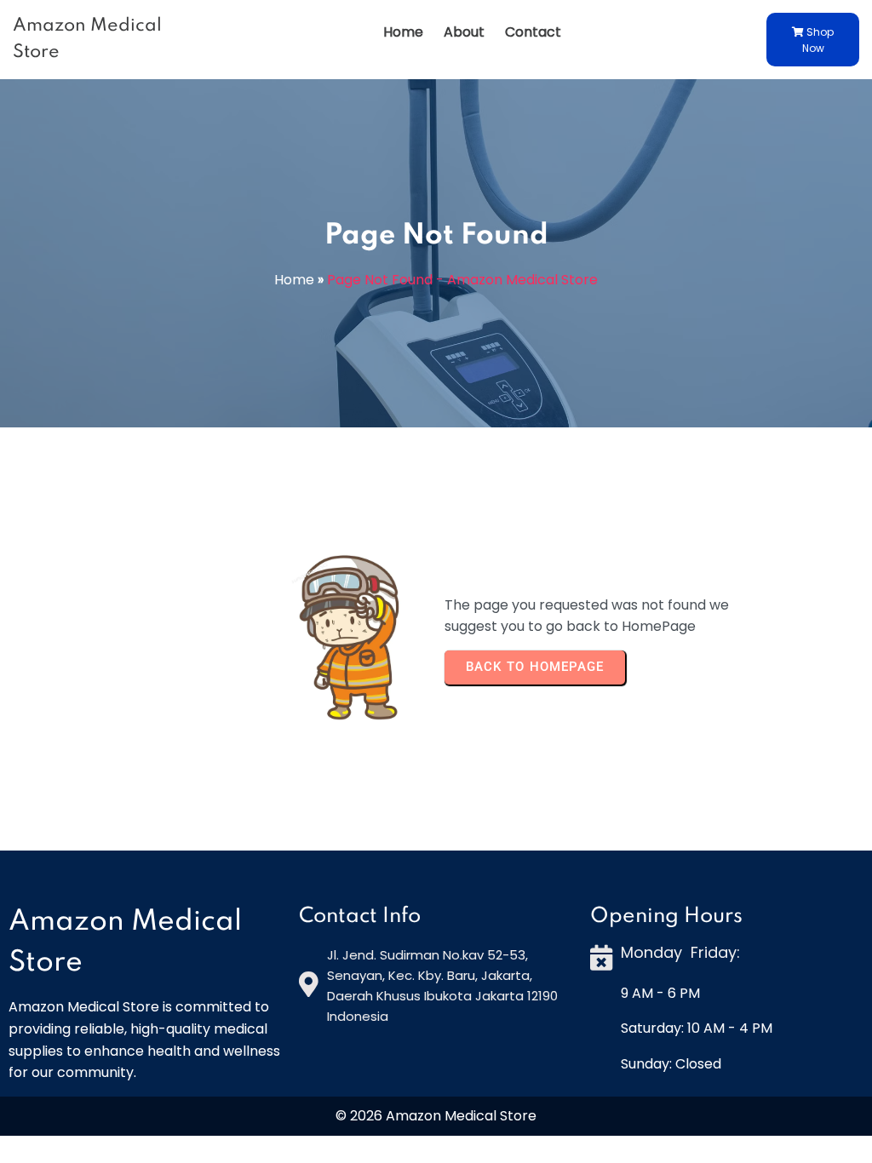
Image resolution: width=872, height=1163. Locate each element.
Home (294, 279)
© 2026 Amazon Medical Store (436, 1116)
